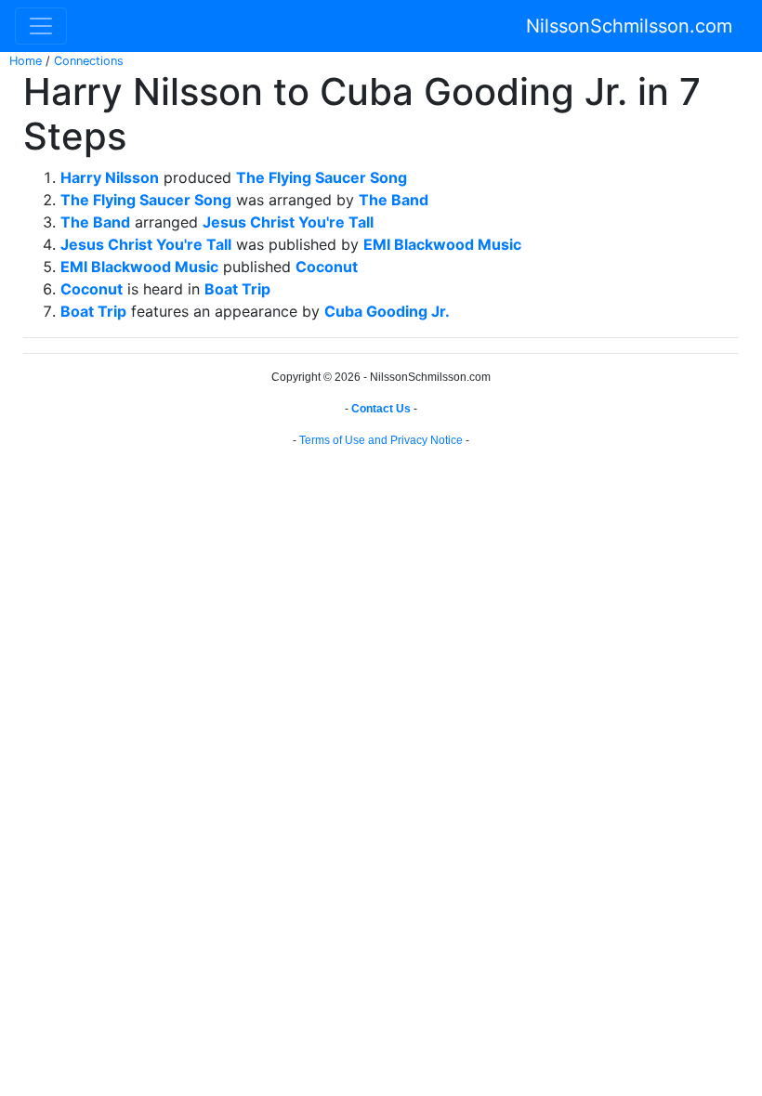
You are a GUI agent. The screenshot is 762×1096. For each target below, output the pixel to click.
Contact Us (381, 408)
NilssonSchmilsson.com (629, 26)
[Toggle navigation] (41, 26)
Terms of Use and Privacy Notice (381, 440)
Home (25, 61)
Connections (89, 61)
